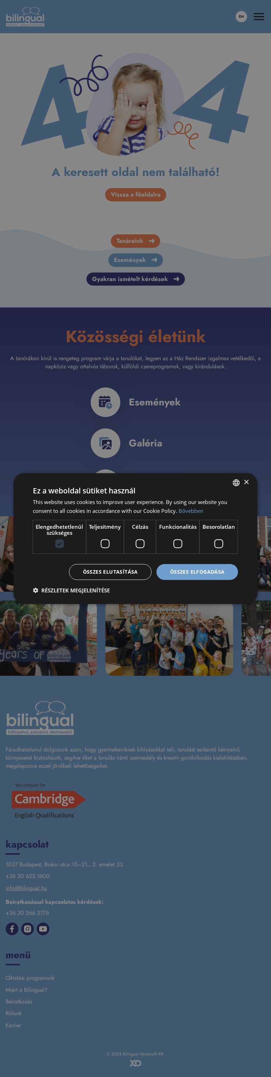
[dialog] (135, 538)
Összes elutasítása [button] (110, 571)
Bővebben (191, 510)
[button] (71, 590)
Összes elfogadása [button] (197, 571)
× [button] (246, 482)
